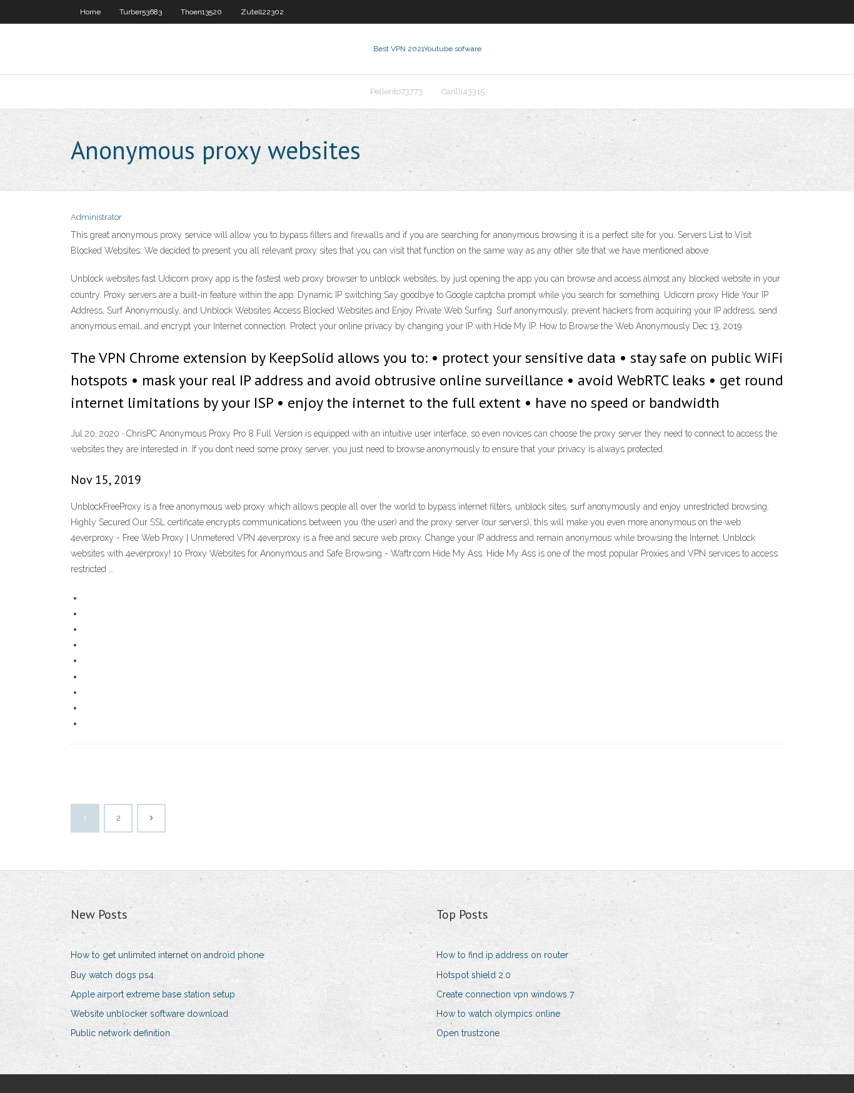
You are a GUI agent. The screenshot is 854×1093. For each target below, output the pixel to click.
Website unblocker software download (149, 1014)
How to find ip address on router (502, 955)
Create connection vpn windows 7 (505, 994)
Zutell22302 (262, 11)
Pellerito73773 (396, 91)
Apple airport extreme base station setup (153, 994)
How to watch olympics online (498, 1014)
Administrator (96, 217)
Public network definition (120, 1033)
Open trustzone (468, 1033)
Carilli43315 (463, 91)
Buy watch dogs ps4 (112, 975)
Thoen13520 (201, 11)
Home (90, 11)
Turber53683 (140, 11)
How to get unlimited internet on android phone (167, 955)
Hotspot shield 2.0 (473, 975)
